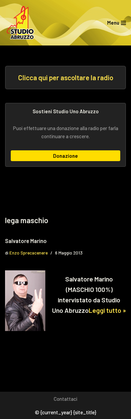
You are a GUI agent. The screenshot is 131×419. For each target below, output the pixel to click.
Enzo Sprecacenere (28, 253)
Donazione (65, 156)
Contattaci (65, 399)
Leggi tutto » (107, 310)
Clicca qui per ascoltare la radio (65, 77)
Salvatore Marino (26, 240)
